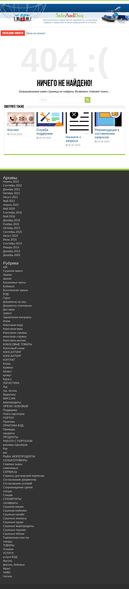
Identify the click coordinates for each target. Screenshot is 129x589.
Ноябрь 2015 (11, 224)
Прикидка (9, 429)
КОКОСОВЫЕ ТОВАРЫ (17, 344)
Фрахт (7, 568)
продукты (9, 433)
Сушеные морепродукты (18, 526)
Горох (6, 298)
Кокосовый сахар (14, 348)
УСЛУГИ (8, 553)
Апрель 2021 (11, 204)
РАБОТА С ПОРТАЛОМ (17, 441)
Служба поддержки (44, 131)
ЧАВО (6, 572)
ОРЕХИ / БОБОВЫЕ (15, 406)
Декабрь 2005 (11, 255)
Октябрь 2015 (11, 228)
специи (7, 491)
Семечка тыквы (12, 464)
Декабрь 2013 (11, 251)
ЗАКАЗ (7, 313)
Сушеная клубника (15, 510)
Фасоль (7, 560)
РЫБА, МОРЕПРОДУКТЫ (19, 456)
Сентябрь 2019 (12, 212)
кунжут (7, 375)
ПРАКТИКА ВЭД (13, 425)
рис (5, 452)
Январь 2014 (11, 247)
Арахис (7, 274)
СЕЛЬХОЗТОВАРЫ (15, 460)
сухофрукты (10, 502)
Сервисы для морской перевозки (23, 475)
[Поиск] (87, 100)
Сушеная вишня (13, 506)
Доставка (9, 309)
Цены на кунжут (35, 33)
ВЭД (6, 294)
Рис (5, 448)
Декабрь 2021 (11, 189)
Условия (8, 549)
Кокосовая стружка (15, 332)
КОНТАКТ (9, 359)
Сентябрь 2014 (12, 243)
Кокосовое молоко (14, 340)
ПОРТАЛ (8, 417)
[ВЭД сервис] (64, 13)
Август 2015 (10, 235)
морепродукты (12, 402)
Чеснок (7, 576)
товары (7, 541)
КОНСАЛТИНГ (12, 352)
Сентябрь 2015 (12, 231)
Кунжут (7, 371)
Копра (7, 363)
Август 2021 (10, 197)
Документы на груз (14, 301)
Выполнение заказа (15, 290)
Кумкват (8, 367)
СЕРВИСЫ (10, 471)
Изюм (6, 321)
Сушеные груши (13, 522)
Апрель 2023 (11, 181)
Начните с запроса (73, 139)
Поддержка (10, 410)
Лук (5, 386)
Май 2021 (9, 201)
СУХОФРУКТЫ (12, 499)
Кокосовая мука (13, 328)
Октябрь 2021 (11, 193)
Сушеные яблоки (13, 533)
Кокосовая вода (13, 325)
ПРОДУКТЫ (10, 437)
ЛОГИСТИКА (11, 383)
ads (5, 267)
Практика (9, 421)
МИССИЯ (9, 398)
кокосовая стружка (14, 336)
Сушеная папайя (13, 514)
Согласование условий (17, 483)
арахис (7, 278)
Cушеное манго (13, 270)
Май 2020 (9, 208)
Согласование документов (19, 479)
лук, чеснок (10, 390)
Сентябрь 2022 (12, 185)
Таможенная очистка (16, 537)
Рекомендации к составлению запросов (107, 133)
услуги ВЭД (10, 557)
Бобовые (8, 286)
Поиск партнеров (14, 414)
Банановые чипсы (14, 282)
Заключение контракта (17, 317)
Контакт (13, 130)
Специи (8, 495)
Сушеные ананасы (15, 518)
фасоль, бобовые (14, 564)
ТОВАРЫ (8, 545)
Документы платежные (17, 305)
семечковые (10, 468)
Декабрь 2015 (11, 220)
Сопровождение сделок (18, 487)
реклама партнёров (15, 444)
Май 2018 (9, 216)
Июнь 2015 (10, 239)
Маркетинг (9, 394)
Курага (7, 379)
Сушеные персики (14, 529)
